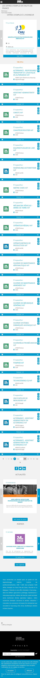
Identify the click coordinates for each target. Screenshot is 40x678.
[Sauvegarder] (2, 84)
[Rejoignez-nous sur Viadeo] (22, 646)
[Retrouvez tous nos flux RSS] (27, 646)
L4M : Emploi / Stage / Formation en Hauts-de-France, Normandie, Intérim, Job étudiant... (20, 2)
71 (31, 459)
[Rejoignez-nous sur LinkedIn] (20, 646)
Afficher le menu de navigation (1, 2)
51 (28, 459)
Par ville (4, 11)
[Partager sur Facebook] (16, 468)
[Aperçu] (38, 84)
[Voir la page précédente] (3, 459)
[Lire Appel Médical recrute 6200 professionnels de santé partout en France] (20, 491)
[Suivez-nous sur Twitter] (15, 646)
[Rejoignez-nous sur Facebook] (13, 646)
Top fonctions (6, 13)
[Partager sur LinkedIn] (24, 468)
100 (37, 459)
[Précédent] (1, 38)
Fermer (39, 660)
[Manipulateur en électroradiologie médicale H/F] (20, 30)
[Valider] (36, 653)
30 (11, 459)
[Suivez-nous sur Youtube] (24, 646)
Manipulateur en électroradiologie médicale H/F (20, 37)
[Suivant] (38, 38)
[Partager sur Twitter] (20, 468)
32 (18, 459)
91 (34, 459)
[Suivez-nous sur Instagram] (18, 646)
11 (8, 459)
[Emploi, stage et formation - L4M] (2, 623)
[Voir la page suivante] (20, 462)
